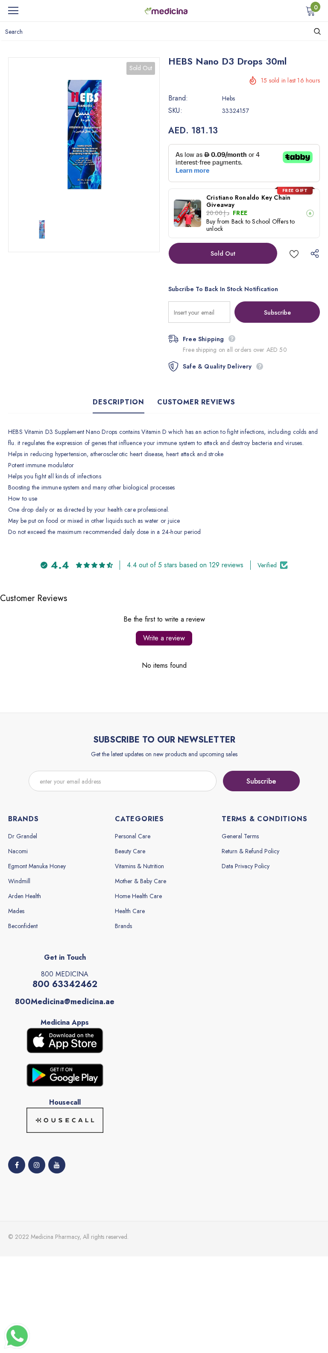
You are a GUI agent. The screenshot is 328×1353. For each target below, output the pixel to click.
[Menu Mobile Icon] (13, 11)
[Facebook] (16, 1164)
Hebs (228, 98)
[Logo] (166, 10)
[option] (84, 133)
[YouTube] (56, 1164)
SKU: (175, 110)
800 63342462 (64, 984)
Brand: (178, 98)
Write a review (164, 638)
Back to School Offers (259, 221)
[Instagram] (36, 1164)
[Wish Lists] (294, 253)
